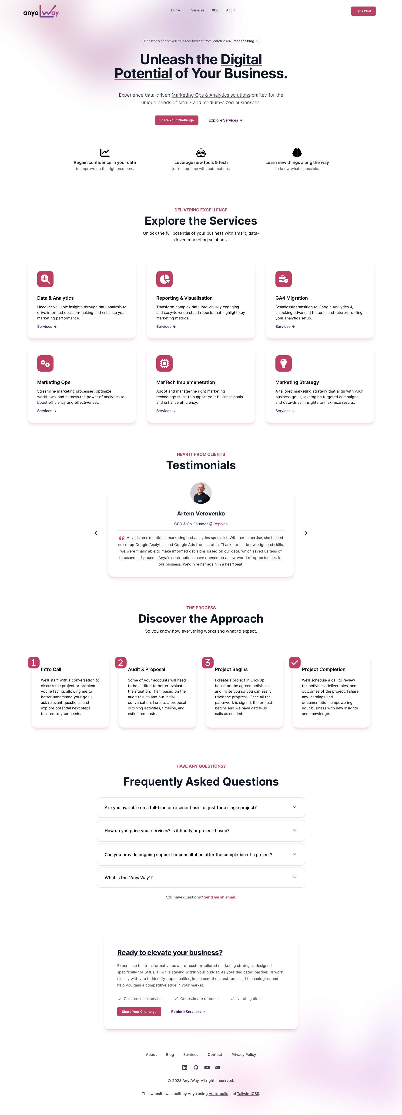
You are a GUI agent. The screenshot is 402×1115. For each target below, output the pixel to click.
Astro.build (218, 1093)
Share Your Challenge (176, 120)
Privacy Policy (243, 1054)
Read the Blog (245, 41)
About (230, 10)
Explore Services (226, 120)
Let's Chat (363, 11)
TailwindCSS (248, 1093)
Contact (215, 1054)
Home (175, 10)
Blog (215, 10)
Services (197, 10)
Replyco (221, 524)
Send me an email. (220, 897)
